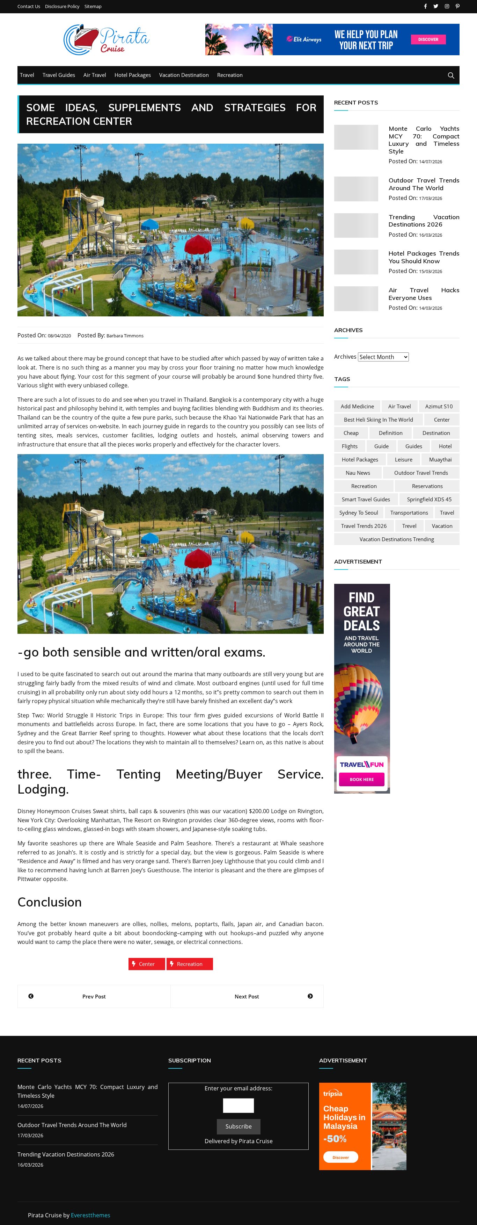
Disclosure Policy (62, 6)
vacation (442, 525)
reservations (427, 485)
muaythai (440, 459)
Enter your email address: (238, 1088)
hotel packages (360, 459)
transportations (409, 512)
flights (350, 446)
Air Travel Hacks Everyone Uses (424, 294)
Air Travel (94, 74)
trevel (409, 525)
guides (413, 446)
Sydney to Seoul (358, 512)
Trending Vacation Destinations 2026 (424, 221)
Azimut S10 (439, 406)
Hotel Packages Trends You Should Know (424, 257)
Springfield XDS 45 (429, 499)
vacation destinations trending (397, 539)
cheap (351, 432)
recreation (190, 963)
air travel (399, 406)
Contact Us (28, 6)
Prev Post (94, 996)
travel (447, 512)
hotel (445, 446)
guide (381, 446)
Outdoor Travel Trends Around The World (424, 184)
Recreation (230, 74)
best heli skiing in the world (378, 419)
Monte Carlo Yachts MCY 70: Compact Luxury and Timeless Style (424, 139)
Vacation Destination (184, 74)
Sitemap (93, 6)
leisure (403, 459)
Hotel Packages (133, 74)
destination (436, 432)
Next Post (247, 996)
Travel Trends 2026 (364, 525)
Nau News (358, 472)
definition (391, 432)
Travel (27, 74)
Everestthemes (90, 1215)
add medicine (357, 406)
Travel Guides (59, 74)
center (147, 963)
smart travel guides (366, 499)
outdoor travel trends (421, 472)
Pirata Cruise (256, 1141)
